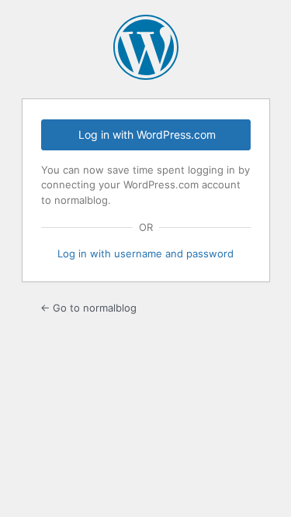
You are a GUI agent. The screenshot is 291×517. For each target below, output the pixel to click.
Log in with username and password (145, 253)
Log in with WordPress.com (147, 134)
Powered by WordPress (145, 47)
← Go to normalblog (88, 308)
